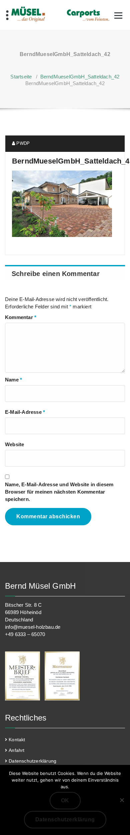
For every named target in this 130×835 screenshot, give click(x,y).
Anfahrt (16, 750)
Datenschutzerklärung (32, 761)
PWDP (22, 143)
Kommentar (20, 317)
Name (13, 379)
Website (14, 444)
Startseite (21, 76)
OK (65, 800)
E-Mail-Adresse (25, 412)
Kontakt (17, 739)
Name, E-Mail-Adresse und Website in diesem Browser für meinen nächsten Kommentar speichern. (59, 492)
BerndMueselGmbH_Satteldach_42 (80, 76)
